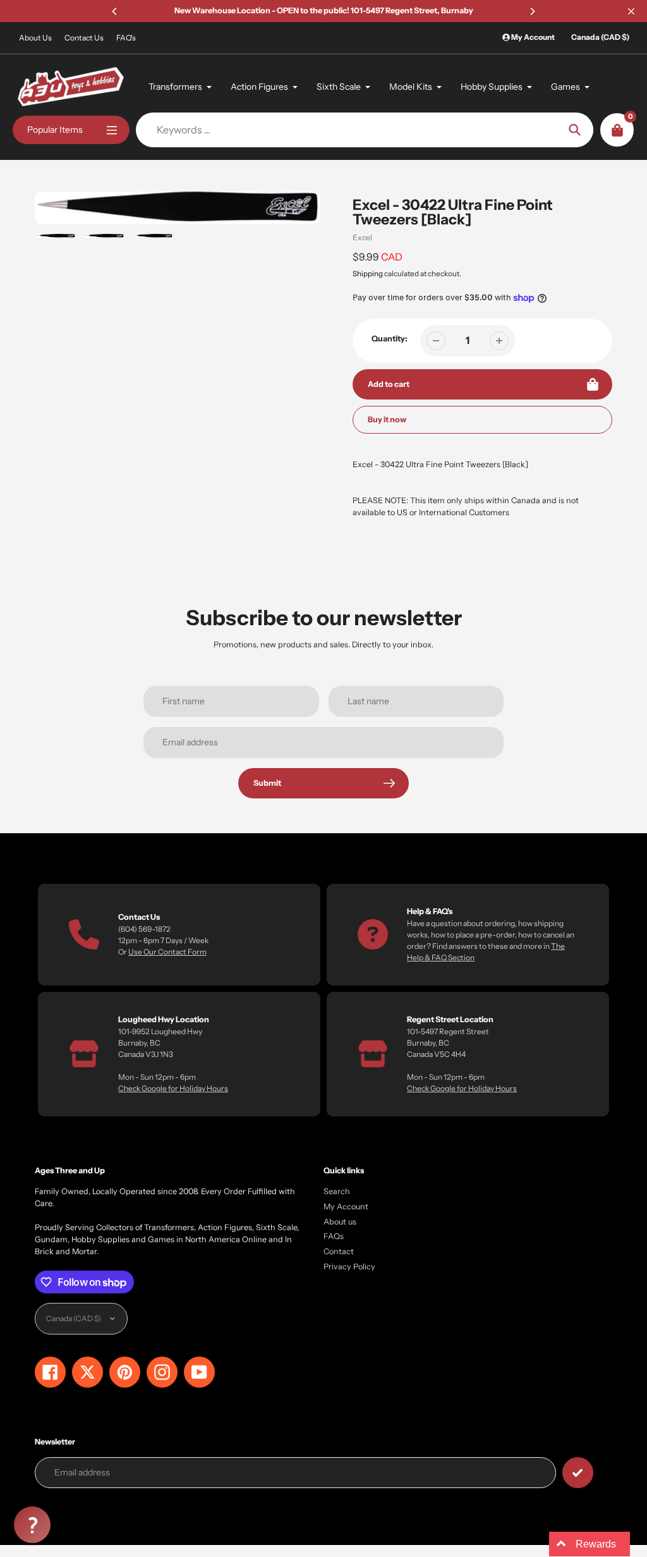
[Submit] (577, 1472)
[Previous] (115, 11)
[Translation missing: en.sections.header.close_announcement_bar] (631, 11)
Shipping (368, 273)
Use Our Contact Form (167, 951)
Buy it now (387, 419)
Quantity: (390, 338)
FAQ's (126, 37)
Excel (362, 237)
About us (340, 1221)
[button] (32, 1524)
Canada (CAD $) (600, 37)
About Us (35, 37)
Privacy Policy (349, 1266)
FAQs (334, 1236)
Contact (339, 1251)
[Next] (532, 11)
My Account (346, 1206)
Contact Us (84, 37)
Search (337, 1191)
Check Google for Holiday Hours (173, 1088)
